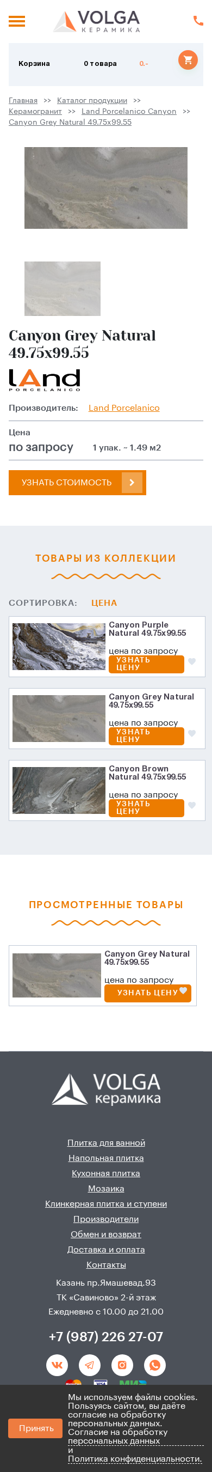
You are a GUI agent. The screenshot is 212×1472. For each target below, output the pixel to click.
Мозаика (106, 1188)
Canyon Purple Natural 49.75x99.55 (147, 629)
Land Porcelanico (124, 408)
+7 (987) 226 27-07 (106, 1336)
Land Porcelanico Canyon (129, 111)
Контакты (106, 1265)
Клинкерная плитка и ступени (106, 1204)
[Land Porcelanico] (44, 380)
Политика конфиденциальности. (135, 1459)
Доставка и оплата (106, 1249)
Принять (36, 1428)
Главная (23, 101)
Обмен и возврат (106, 1234)
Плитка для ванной (106, 1143)
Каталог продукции (92, 101)
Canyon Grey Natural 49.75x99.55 (70, 122)
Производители (106, 1219)
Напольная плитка (106, 1158)
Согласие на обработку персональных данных (117, 1436)
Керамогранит (35, 111)
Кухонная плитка (106, 1173)
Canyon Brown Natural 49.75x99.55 (147, 773)
